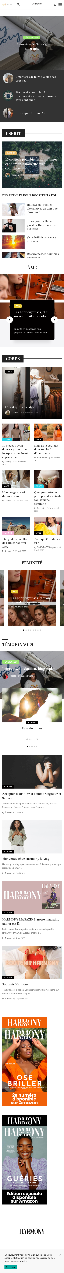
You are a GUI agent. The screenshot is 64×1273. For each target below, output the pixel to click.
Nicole (13, 676)
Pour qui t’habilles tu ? (47, 541)
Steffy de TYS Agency (47, 547)
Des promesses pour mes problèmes (43, 255)
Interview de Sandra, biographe (32, 46)
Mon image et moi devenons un (13, 494)
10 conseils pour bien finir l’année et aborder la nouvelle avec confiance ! (36, 96)
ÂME (18, 306)
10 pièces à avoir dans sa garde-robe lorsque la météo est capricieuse (15, 451)
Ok (7, 1267)
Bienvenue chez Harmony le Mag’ (27, 858)
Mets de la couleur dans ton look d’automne (46, 449)
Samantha (42, 457)
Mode (9, 372)
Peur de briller (32, 728)
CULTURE (11, 153)
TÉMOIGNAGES (31, 38)
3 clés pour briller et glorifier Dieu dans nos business (41, 224)
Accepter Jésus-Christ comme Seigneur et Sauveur (31, 796)
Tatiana (15, 175)
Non (14, 1267)
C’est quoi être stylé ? (30, 113)
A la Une (8, 787)
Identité (32, 722)
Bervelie (41, 508)
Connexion (37, 4)
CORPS (7, 440)
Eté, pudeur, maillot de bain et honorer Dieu (15, 542)
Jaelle (15, 412)
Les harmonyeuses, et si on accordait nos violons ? (31, 314)
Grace (8, 551)
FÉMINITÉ (8, 533)
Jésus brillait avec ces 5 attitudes (42, 239)
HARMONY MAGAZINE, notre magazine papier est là (30, 921)
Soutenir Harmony (15, 984)
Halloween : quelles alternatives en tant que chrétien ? (42, 208)
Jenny (8, 461)
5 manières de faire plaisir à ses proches (36, 78)
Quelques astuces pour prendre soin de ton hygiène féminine (47, 497)
